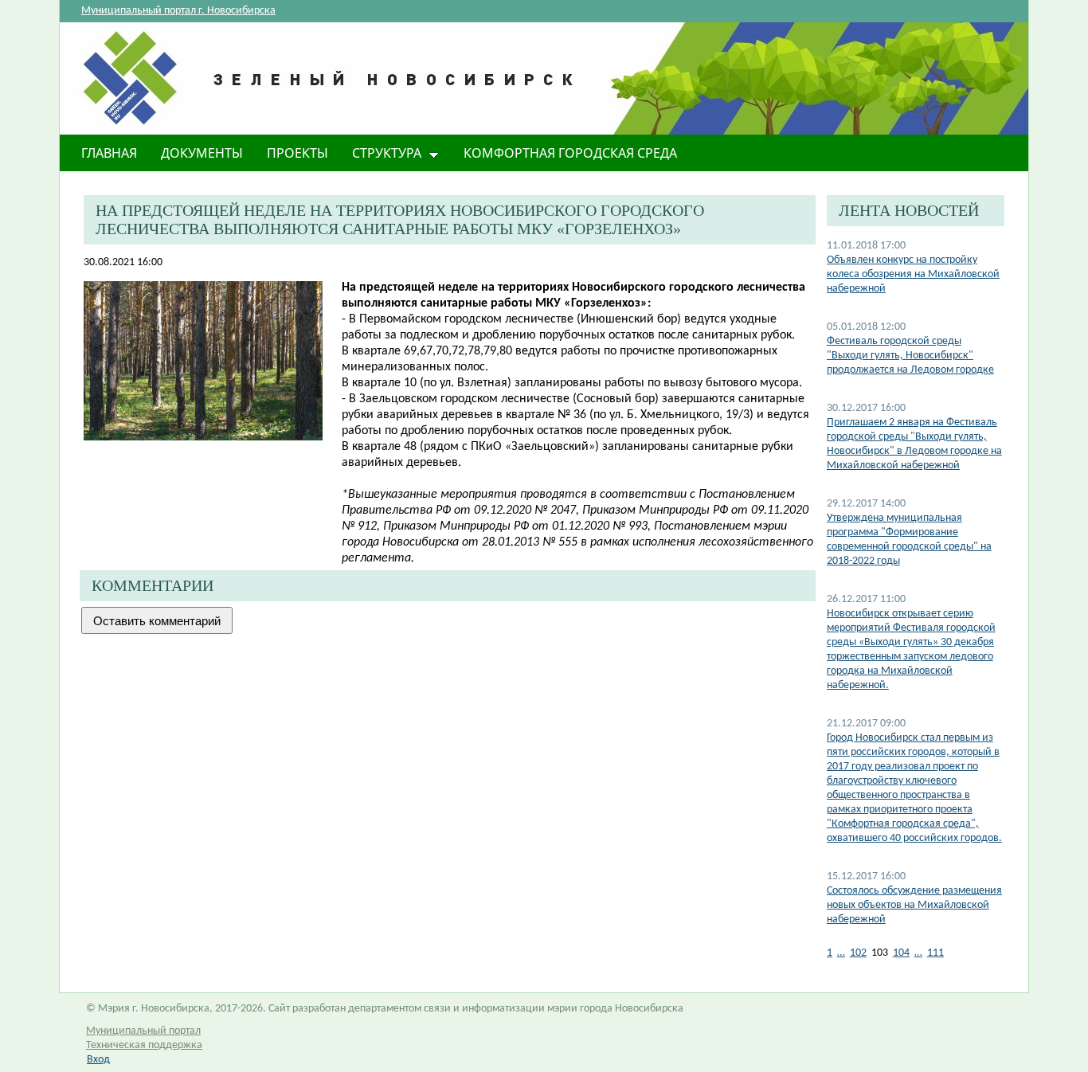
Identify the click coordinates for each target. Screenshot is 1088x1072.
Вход (98, 1060)
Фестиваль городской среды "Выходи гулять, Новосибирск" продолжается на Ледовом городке (910, 355)
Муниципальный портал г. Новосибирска (178, 11)
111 (935, 953)
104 (901, 953)
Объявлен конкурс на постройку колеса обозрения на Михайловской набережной (913, 274)
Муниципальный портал (143, 1031)
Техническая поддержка (144, 1045)
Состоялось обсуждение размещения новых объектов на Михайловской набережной (914, 905)
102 (858, 953)
